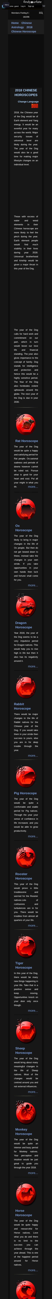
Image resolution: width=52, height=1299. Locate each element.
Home (15, 22)
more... (33, 486)
